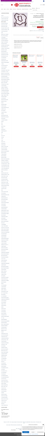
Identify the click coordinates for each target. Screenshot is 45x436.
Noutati (2, 15)
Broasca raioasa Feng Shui (4, 221)
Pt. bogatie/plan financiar (4, 367)
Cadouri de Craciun (4, 400)
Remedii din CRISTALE (4, 325)
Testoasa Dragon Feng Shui (5, 238)
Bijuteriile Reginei (3, 155)
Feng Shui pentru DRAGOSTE (5, 263)
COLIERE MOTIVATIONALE (5, 90)
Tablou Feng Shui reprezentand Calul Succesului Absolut (16, 63)
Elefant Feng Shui (3, 272)
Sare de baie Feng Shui (4, 76)
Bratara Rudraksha (3, 51)
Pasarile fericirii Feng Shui (4, 277)
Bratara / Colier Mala (4, 82)
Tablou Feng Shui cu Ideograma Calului (40, 62)
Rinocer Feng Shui (3, 313)
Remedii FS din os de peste (4, 116)
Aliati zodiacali (3, 143)
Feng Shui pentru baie (4, 336)
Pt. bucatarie (3, 369)
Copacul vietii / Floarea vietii (5, 166)
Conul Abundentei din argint (5, 165)
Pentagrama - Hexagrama (4, 160)
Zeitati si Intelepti (3, 383)
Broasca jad (2, 222)
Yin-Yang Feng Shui (4, 358)
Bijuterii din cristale (4, 328)
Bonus (5, 9)
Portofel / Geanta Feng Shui (5, 202)
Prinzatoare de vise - (4, 314)
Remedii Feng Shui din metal (5, 194)
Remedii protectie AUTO (4, 99)
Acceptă (25, 432)
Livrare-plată (19, 9)
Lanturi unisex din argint (4, 191)
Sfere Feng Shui (3, 294)
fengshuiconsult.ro (23, 1)
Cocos (2, 138)
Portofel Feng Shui (3, 235)
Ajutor (8, 9)
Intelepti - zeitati (3, 303)
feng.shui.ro (2, 1)
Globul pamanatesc (4, 389)
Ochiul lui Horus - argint (4, 182)
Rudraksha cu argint (4, 49)
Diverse (2, 102)
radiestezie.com (31, 1)
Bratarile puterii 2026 (4, 26)
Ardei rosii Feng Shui (4, 219)
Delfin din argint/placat (4, 169)
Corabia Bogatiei (3, 224)
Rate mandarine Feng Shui (4, 266)
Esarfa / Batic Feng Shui (4, 199)
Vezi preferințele (40, 432)
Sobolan (2, 121)
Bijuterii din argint (3, 157)
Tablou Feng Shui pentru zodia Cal (24, 62)
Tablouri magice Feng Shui (4, 381)
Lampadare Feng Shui (4, 353)
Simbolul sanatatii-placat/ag (5, 185)
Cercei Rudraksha (3, 57)
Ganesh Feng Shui (3, 305)
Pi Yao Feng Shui (3, 311)
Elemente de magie (3, 104)
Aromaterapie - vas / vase (4, 71)
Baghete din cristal (3, 330)
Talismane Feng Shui (4, 322)
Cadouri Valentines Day (4, 405)
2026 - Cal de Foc (3, 21)
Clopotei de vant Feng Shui (5, 342)
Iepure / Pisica (3, 126)
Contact (30, 9)
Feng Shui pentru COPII (4, 60)
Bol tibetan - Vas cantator (4, 88)
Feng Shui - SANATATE (4, 87)
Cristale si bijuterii (3, 154)
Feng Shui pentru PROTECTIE (5, 299)
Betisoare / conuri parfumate (5, 73)
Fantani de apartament (4, 31)
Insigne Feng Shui (3, 246)
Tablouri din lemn (3, 356)
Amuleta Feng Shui (3, 391)
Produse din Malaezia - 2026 (5, 29)
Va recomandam (3, 193)
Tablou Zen (2, 361)
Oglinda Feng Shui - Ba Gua (5, 210)
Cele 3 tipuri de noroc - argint (5, 163)
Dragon (2, 127)
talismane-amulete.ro (11, 1)
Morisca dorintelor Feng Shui (5, 93)
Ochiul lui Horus (3, 308)
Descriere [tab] (38, 37)
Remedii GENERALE (4, 319)
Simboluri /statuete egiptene (5, 62)
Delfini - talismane (3, 289)
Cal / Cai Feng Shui (3, 285)
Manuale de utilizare (4, 43)
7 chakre (2, 63)
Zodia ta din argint (3, 188)
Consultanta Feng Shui (4, 397)
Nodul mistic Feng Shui (4, 247)
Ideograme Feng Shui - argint (5, 174)
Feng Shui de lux (3, 196)
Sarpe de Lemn (3, 129)
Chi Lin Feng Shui (3, 302)
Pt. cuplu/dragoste (3, 372)
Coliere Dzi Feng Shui (4, 149)
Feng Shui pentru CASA (4, 333)
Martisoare (2, 403)
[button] (43, 424)
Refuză (33, 432)
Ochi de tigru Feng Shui (4, 179)
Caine (2, 140)
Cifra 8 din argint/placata (4, 40)
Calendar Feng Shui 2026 (4, 20)
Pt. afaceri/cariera (3, 378)
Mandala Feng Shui (3, 364)
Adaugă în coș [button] (16, 66)
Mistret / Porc (3, 141)
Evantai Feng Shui (3, 269)
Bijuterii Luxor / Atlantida (4, 34)
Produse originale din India (5, 107)
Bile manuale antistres (4, 255)
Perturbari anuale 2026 (4, 23)
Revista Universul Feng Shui (5, 77)
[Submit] (12, 4)
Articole (14, 9)
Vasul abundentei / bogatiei (5, 213)
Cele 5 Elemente (3, 98)
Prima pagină (31, 13)
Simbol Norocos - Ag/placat (5, 183)
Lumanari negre (3, 68)
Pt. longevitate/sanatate (4, 375)
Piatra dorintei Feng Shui (4, 249)
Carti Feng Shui (3, 37)
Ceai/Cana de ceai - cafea (4, 339)
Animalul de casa (3, 59)
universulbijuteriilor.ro (6, 1)
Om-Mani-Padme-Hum (4, 65)
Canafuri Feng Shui (4, 241)
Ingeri (2, 32)
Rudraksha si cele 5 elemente (5, 45)
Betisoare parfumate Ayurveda (5, 74)
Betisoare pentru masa (4, 350)
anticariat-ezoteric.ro (18, 1)
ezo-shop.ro (15, 1)
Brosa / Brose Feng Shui (4, 35)
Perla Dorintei (3, 118)
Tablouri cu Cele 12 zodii (4, 146)
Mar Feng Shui (3, 275)
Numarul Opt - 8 (3, 250)
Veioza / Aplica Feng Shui (4, 352)
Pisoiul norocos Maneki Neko (5, 232)
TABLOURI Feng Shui (4, 355)
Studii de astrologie (4, 394)
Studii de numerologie (4, 395)
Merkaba (2, 113)
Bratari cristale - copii (4, 386)
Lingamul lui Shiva (3, 274)
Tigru (2, 124)
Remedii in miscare (4, 101)
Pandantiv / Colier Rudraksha (5, 48)
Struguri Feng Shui (3, 236)
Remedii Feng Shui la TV (4, 46)
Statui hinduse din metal (4, 115)
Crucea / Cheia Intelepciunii (5, 168)
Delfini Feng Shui (3, 288)
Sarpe (2, 132)
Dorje (2, 171)
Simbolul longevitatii (4, 260)
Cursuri (11, 9)
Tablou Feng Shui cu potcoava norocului (32, 62)
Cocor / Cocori (3, 258)
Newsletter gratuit (25, 9)
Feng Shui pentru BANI (4, 216)
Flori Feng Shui (3, 110)
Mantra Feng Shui (3, 366)
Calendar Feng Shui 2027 (4, 18)
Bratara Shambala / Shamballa (5, 79)
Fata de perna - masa (4, 344)
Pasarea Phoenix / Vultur (4, 291)
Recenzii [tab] (42, 37)
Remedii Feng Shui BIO (4, 207)
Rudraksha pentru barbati (4, 54)
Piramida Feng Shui (4, 327)
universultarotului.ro (27, 1)
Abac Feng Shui (3, 218)
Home (2, 9)
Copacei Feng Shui (3, 85)
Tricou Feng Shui (3, 205)
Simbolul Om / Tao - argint (4, 180)
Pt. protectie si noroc (4, 370)
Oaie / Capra (3, 135)
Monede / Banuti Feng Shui (5, 230)
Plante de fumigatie (4, 96)
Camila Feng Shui (3, 286)
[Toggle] (9, 24)
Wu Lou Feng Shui (3, 261)
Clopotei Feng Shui (3, 341)
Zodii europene (3, 144)
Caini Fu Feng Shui (3, 300)
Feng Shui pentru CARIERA (5, 280)
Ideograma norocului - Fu (4, 244)
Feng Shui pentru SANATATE (5, 252)
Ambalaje (2, 392)
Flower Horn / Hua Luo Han (5, 227)
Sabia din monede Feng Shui (5, 316)
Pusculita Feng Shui (4, 233)
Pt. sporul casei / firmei (4, 380)
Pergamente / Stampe (4, 347)
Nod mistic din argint (4, 177)
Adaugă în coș (40, 27)
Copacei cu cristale (4, 112)
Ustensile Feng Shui (4, 208)
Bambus (2, 283)
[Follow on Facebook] (43, 1)
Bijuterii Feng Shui (3, 152)
